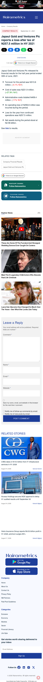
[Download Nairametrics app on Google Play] (21, 562)
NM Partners (5, 598)
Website (7, 388)
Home (3, 26)
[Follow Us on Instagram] (28, 667)
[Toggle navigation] (36, 17)
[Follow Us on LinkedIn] (23, 667)
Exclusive (4, 614)
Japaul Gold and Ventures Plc (13, 167)
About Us (4, 586)
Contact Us (5, 590)
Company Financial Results (12, 162)
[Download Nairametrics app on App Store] (21, 571)
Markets (4, 622)
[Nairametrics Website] (14, 17)
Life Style (4, 633)
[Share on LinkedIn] (17, 50)
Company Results (12, 26)
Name (6, 364)
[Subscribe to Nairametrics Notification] (38, 677)
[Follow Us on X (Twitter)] (33, 667)
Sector (3, 625)
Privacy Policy (6, 594)
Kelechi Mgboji (37, 503)
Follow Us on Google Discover (27, 63)
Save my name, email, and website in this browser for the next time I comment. (20, 404)
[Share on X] (4, 50)
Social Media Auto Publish (13, 681)
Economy (4, 618)
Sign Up (21, 655)
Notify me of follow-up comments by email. (21, 411)
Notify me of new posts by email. (17, 414)
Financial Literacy (7, 629)
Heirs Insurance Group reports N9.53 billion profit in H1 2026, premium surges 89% (21, 532)
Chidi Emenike (21, 58)
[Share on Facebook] (10, 50)
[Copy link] (30, 50)
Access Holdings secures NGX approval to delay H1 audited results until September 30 (20, 497)
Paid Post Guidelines (8, 602)
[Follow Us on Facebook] (19, 667)
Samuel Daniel (37, 469)
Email (6, 376)
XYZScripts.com (32, 681)
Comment (7, 334)
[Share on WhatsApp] (23, 50)
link (7, 128)
